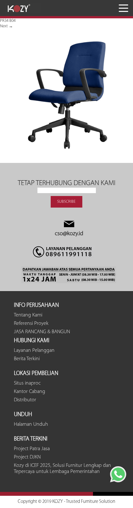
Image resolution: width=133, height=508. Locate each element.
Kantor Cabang (29, 391)
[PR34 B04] (66, 160)
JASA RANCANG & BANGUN (42, 331)
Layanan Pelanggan (34, 350)
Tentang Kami (28, 315)
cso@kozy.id (69, 234)
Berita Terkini (27, 358)
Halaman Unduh (31, 424)
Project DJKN (27, 457)
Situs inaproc (27, 383)
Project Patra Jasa (32, 448)
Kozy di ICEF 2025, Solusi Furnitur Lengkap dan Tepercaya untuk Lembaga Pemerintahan (62, 468)
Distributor (25, 400)
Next (6, 26)
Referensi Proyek (31, 323)
